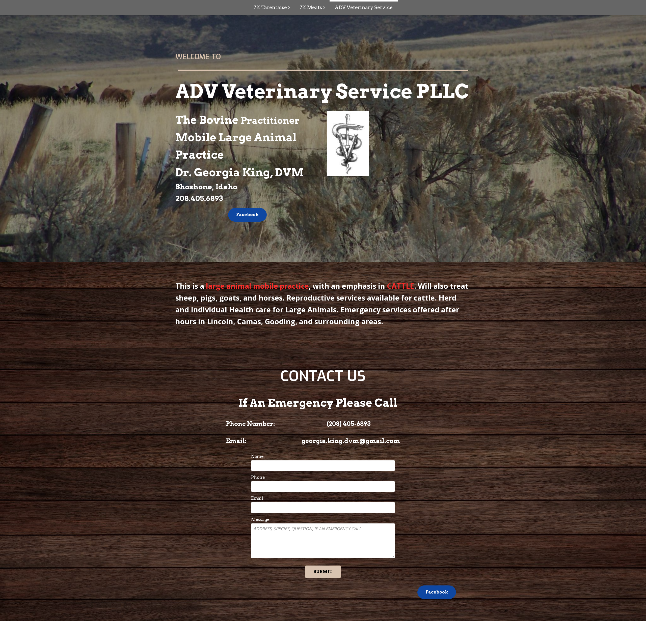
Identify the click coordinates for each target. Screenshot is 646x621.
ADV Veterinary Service (364, 7)
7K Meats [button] (311, 7)
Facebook (247, 214)
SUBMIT (323, 571)
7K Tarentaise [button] (270, 7)
